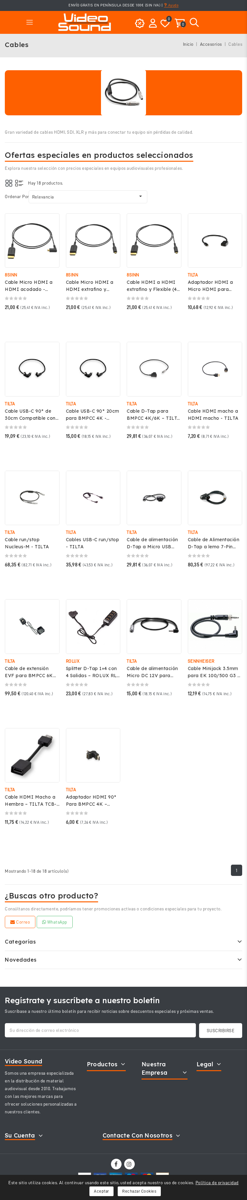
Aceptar (101, 1191)
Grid (9, 183)
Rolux (73, 661)
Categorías (20, 941)
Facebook (117, 1164)
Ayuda (172, 5)
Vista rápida (50, 224)
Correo (22, 922)
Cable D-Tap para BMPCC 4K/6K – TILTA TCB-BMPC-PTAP (153, 418)
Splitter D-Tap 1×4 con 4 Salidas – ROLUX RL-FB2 (92, 676)
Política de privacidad (217, 1182)
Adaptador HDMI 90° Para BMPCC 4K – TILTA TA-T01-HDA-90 (92, 804)
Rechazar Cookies (139, 1191)
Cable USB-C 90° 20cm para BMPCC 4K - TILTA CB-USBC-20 (92, 418)
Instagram (130, 1164)
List (19, 183)
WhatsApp (56, 922)
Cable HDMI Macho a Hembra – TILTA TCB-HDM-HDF (31, 804)
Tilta (193, 275)
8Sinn (11, 275)
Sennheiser (201, 661)
